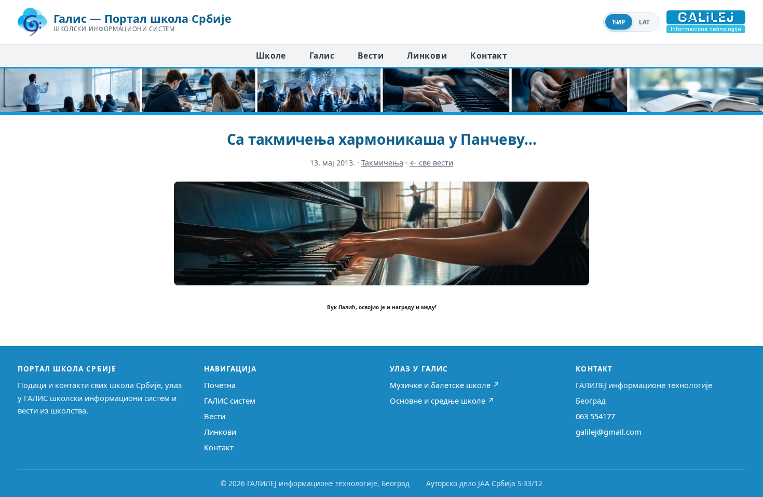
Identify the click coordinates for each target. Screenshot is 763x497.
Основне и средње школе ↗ (442, 400)
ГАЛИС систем (229, 400)
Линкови (427, 55)
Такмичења (382, 163)
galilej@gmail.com (609, 431)
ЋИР (618, 22)
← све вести (431, 163)
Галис (321, 55)
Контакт (488, 55)
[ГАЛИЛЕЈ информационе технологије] (705, 21)
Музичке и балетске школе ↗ (445, 385)
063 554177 (595, 416)
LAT (644, 22)
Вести (371, 55)
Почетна (220, 385)
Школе (271, 55)
